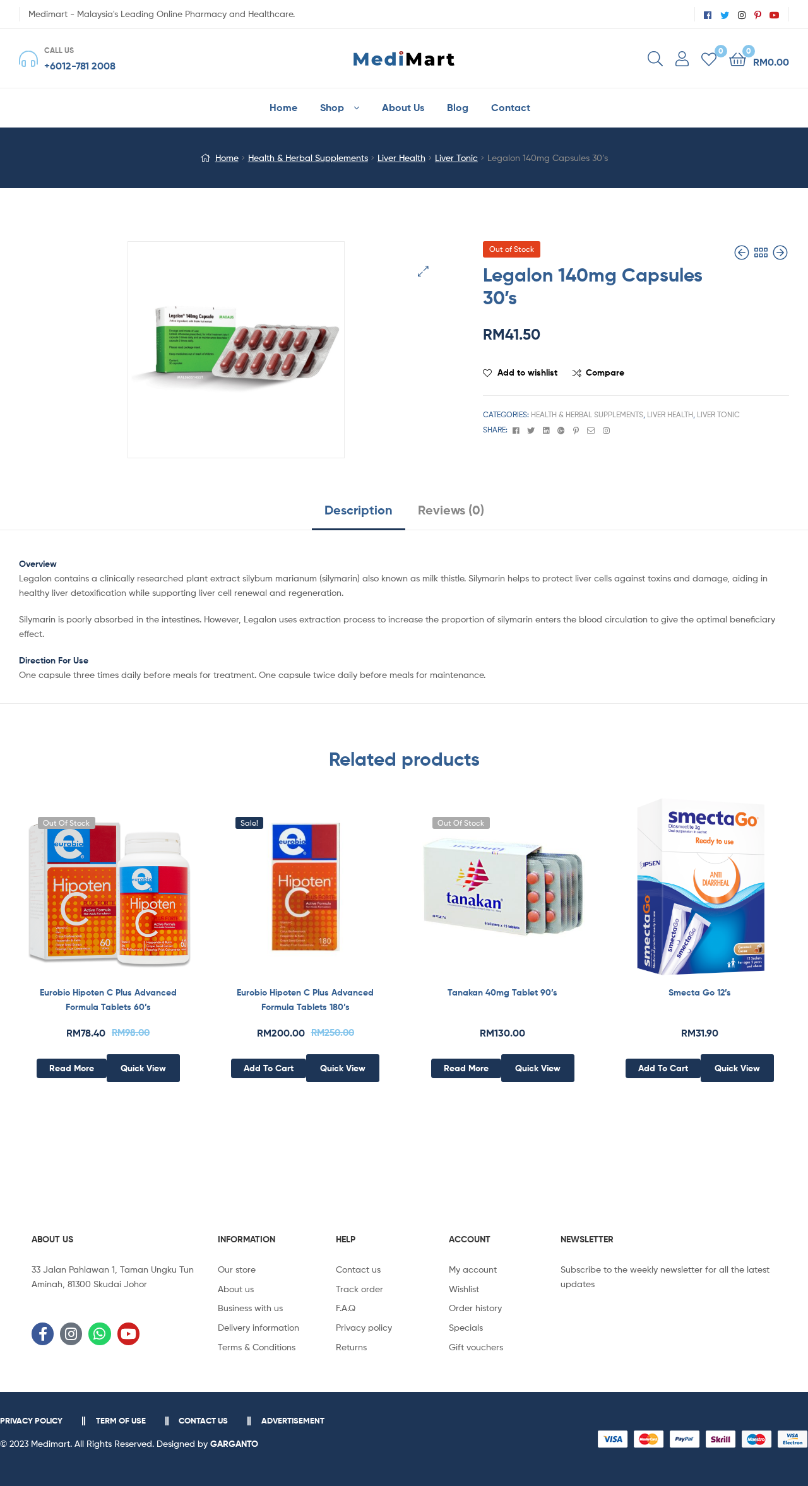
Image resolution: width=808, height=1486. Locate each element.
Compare (605, 372)
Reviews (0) (451, 510)
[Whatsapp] (99, 1334)
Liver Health (401, 157)
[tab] (358, 515)
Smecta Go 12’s (699, 992)
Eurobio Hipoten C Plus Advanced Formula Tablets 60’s (108, 1000)
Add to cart (269, 1068)
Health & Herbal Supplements (308, 157)
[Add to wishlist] (77, 896)
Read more (71, 1068)
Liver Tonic (456, 157)
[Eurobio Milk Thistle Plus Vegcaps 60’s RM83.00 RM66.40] (780, 253)
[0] (708, 58)
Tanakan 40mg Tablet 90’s (502, 992)
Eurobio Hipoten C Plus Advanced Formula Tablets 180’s (305, 1000)
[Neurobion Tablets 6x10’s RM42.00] (743, 253)
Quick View (139, 896)
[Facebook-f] (43, 1334)
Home (227, 157)
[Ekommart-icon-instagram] (71, 1334)
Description (358, 510)
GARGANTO (234, 1443)
